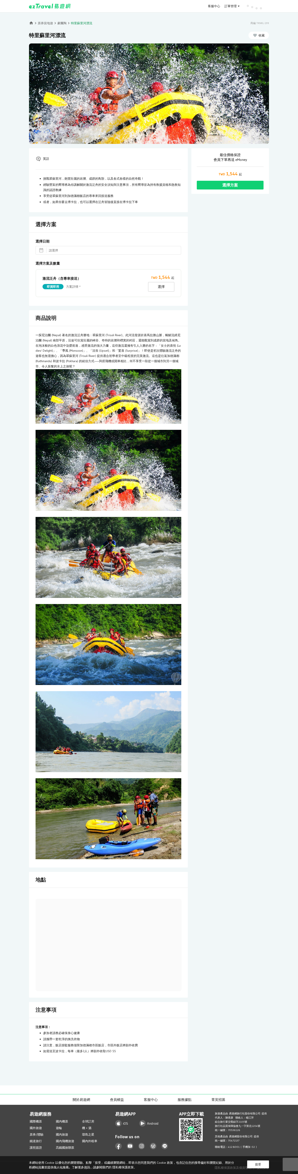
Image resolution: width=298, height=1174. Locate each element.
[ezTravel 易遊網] (50, 6)
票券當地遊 (45, 23)
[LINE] (164, 1146)
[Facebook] (118, 1146)
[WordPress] (153, 1146)
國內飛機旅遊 (65, 1141)
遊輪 (59, 1128)
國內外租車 (89, 1141)
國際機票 (36, 1121)
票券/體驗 (36, 1134)
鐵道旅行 (36, 1141)
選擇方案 (230, 185)
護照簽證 (36, 1148)
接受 (258, 1164)
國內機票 (62, 1121)
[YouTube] (130, 1146)
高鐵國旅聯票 (65, 1148)
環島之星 (88, 1134)
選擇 (161, 286)
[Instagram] (141, 1146)
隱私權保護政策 (123, 1167)
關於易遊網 (81, 1099)
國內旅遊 (62, 1134)
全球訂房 (88, 1121)
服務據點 (185, 1099)
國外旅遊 (36, 1128)
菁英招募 (218, 1099)
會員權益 (117, 1099)
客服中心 (214, 6)
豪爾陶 (62, 23)
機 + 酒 (86, 1128)
